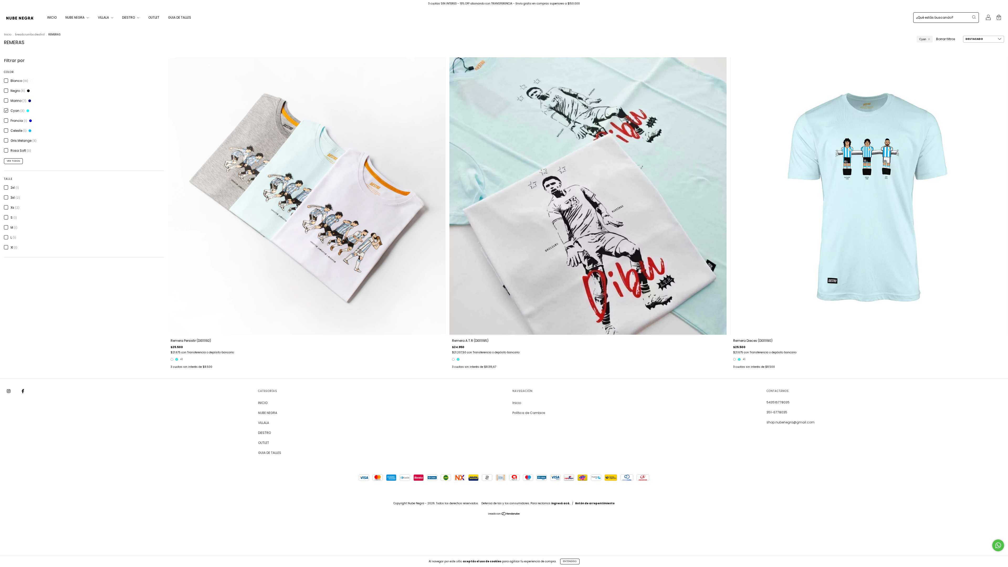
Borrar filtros (945, 39)
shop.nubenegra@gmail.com (790, 422)
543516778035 (778, 402)
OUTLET (153, 17)
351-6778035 (776, 412)
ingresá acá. (560, 503)
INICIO (52, 17)
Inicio (7, 34)
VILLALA (104, 17)
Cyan (922, 39)
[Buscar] (973, 17)
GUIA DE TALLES (179, 17)
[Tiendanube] (504, 514)
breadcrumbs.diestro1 (30, 34)
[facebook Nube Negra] (23, 391)
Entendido (570, 561)
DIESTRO (129, 17)
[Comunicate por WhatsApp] (998, 545)
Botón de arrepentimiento (595, 503)
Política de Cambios (528, 413)
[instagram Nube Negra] (9, 391)
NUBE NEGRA (75, 17)
